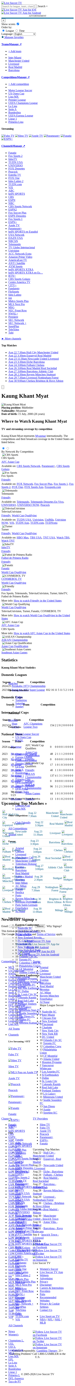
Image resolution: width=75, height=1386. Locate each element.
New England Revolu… (31, 937)
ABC (18, 1142)
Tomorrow (21, 700)
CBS (18, 1149)
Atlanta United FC (29, 972)
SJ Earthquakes (50, 1074)
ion (17, 1278)
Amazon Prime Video (27, 1227)
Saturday (20, 703)
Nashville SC (25, 928)
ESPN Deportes (24, 1168)
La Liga (19, 766)
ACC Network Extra (26, 1224)
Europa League (23, 757)
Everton (19, 867)
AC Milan (21, 886)
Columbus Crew (52, 1046)
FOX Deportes (23, 1215)
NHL (58, 1319)
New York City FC (28, 947)
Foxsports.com (53, 487)
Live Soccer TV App (51, 1272)
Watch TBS (63, 537)
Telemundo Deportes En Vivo (47, 501)
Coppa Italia (22, 791)
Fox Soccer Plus (24, 1164)
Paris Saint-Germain (26, 904)
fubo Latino (21, 1272)
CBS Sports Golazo (26, 1250)
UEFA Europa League (20, 115)
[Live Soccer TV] (11, 2)
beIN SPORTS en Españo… (31, 1186)
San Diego (49, 1106)
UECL (12, 1346)
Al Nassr (20, 911)
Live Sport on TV (49, 1316)
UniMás (49, 519)
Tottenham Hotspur (26, 863)
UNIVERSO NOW (28, 504)
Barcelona (21, 870)
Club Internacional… (29, 931)
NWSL (19, 740)
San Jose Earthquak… (30, 988)
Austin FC (25, 1019)
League (9, 30)
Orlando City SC (28, 956)
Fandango (20, 1262)
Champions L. (16, 1340)
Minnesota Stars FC (30, 1010)
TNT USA (49, 537)
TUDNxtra (51, 522)
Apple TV (21, 1180)
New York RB (50, 1033)
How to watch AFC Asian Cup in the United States (42, 633)
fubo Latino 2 (22, 1275)
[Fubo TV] (7, 135)
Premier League (24, 763)
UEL (11, 1343)
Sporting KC (50, 1112)
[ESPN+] (7, 138)
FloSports (20, 1265)
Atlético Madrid (24, 876)
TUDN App (22, 522)
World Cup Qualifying (24, 515)
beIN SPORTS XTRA (27, 1240)
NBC (18, 1155)
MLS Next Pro (23, 1284)
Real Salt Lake (26, 1000)
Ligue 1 (19, 776)
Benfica (19, 892)
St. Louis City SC (27, 994)
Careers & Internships (52, 1287)
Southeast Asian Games (14, 652)
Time (21, 30)
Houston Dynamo (27, 978)
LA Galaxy (25, 1006)
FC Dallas (23, 991)
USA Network (23, 1196)
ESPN (18, 1152)
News (11, 1331)
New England (49, 1021)
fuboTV (19, 1190)
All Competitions (17, 828)
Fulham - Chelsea (53, 1174)
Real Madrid (22, 873)
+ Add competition (18, 84)
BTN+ (19, 1246)
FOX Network (25, 483)
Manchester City (24, 857)
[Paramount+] (52, 135)
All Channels (15, 1325)
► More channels (11, 338)
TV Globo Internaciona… (29, 1209)
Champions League (26, 754)
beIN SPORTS (23, 1145)
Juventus (20, 879)
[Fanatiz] (66, 135)
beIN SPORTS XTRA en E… (32, 1243)
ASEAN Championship (14, 639)
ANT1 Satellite (23, 1234)
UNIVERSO (22, 1212)
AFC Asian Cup (10, 461)
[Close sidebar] (2, 387)
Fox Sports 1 (22, 1171)
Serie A (19, 769)
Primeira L (14, 1375)
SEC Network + (24, 1303)
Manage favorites (14, 37)
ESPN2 (19, 1161)
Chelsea (19, 851)
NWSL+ (20, 1294)
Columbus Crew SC (30, 962)
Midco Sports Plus (25, 1281)
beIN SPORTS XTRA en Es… (25, 272)
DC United (24, 953)
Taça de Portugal (24, 785)
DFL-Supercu (16, 1378)
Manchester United (25, 860)
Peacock (20, 1221)
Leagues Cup (22, 805)
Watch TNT (8, 540)
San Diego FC (27, 1016)
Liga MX (20, 808)
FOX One (21, 1269)
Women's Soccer (49, 1269)
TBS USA (36, 537)
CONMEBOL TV (11, 578)
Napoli (19, 889)
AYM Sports (22, 1237)
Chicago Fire (25, 934)
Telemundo (21, 1205)
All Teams (14, 1028)
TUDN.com (22, 1316)
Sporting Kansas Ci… (31, 1022)
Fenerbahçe (21, 908)
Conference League (26, 760)
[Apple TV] (36, 135)
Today (18, 697)
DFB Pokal (21, 788)
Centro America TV (26, 1253)
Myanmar (40, 435)
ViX (17, 1319)
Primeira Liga (22, 779)
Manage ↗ (15, 44)
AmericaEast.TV (24, 1231)
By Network (8, 451)
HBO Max (23, 537)
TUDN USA (22, 1193)
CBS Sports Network (27, 1158)
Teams (12, 834)
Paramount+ (22, 1183)
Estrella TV (21, 1259)
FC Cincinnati (25, 940)
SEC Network (23, 1300)
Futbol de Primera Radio (14, 557)
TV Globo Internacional (21, 247)
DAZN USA (22, 1199)
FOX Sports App (33, 487)
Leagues (13, 720)
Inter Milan (21, 882)
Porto (18, 895)
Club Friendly (23, 822)
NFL (50, 1319)
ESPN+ (19, 1174)
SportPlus (20, 1306)
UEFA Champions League (23, 102)
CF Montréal (26, 969)
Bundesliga (21, 772)
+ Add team (14, 51)
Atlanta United (51, 1059)
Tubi (17, 1313)
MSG (18, 1287)
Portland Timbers (27, 1003)
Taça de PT (14, 1381)
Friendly (6, 479)
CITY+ (19, 1256)
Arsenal (19, 848)
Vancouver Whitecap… (30, 981)
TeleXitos (20, 1310)
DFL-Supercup (23, 782)
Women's (13, 1334)
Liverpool (20, 854)
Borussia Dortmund (26, 901)
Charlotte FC (25, 943)
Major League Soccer (27, 734)
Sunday (19, 706)
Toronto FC (25, 959)
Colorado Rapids (27, 997)
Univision (20, 1218)
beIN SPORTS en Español (23, 231)
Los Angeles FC (27, 984)
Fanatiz (19, 1139)
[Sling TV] (21, 135)
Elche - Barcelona (53, 1171)
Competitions (9, 77)
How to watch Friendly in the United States (38, 600)
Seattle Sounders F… (30, 1013)
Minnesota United (53, 1096)
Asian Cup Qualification (14, 646)
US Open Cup (23, 737)
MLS (11, 1353)
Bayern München (25, 898)
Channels (13, 1034)
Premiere (20, 1297)
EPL (10, 1359)
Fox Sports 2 (22, 1177)
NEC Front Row (24, 1291)
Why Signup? (54, 926)
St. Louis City (49, 1081)
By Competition (24, 451)
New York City (50, 1030)
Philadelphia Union (29, 965)
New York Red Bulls (29, 950)
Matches (13, 683)
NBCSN (20, 1202)
